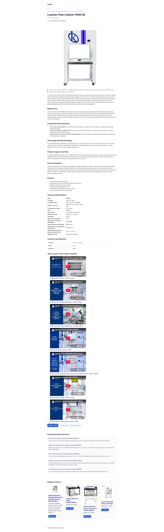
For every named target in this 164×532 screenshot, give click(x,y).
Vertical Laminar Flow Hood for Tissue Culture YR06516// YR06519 (90, 508)
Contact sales (63, 425)
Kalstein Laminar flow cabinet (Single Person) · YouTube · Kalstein (66, 302)
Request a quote (53, 425)
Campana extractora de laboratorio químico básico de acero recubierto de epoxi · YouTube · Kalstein (74, 373)
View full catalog (75, 425)
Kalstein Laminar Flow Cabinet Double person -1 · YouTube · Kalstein (66, 326)
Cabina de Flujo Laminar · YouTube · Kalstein (60, 349)
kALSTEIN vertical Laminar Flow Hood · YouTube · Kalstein (64, 421)
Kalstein (49, 4)
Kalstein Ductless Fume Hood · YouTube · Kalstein (62, 278)
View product (52, 516)
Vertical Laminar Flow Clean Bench (59, 20)
